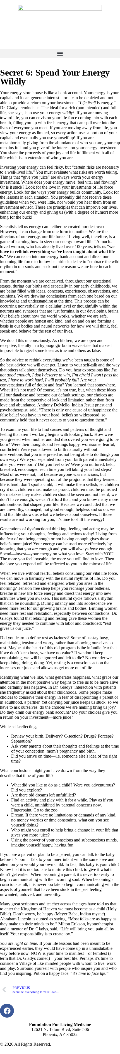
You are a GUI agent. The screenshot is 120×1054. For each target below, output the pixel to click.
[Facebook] (7, 1011)
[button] (60, 53)
